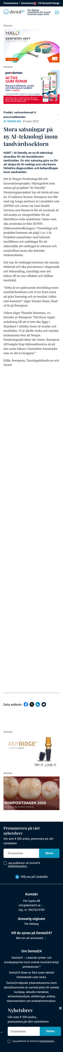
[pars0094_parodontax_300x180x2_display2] (31, 87)
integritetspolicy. (17, 866)
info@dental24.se (29, 905)
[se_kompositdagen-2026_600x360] (31, 793)
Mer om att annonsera (29, 938)
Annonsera (27, 3)
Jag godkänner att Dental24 (24, 864)
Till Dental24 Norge (48, 3)
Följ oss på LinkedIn (34, 876)
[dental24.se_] (31, 46)
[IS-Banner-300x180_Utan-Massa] (31, 752)
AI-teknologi (12, 121)
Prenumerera (11, 3)
